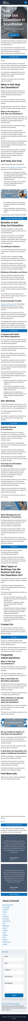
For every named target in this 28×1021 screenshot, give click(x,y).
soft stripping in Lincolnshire (14, 167)
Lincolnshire (6, 916)
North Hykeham (7, 921)
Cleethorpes (6, 918)
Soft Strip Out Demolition (7, 304)
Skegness (5, 935)
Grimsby (5, 911)
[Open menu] (25, 2)
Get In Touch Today (14, 57)
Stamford (5, 944)
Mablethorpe (6, 925)
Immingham (6, 909)
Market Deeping (7, 942)
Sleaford (5, 928)
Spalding (5, 939)
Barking (3, 821)
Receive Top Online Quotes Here (14, 824)
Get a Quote (13, 35)
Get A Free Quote (14, 894)
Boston (4, 932)
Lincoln (4, 914)
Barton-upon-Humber (8, 904)
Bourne (4, 937)
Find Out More (14, 330)
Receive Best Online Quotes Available (14, 218)
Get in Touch (14, 423)
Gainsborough (6, 907)
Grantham (5, 930)
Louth (4, 923)
